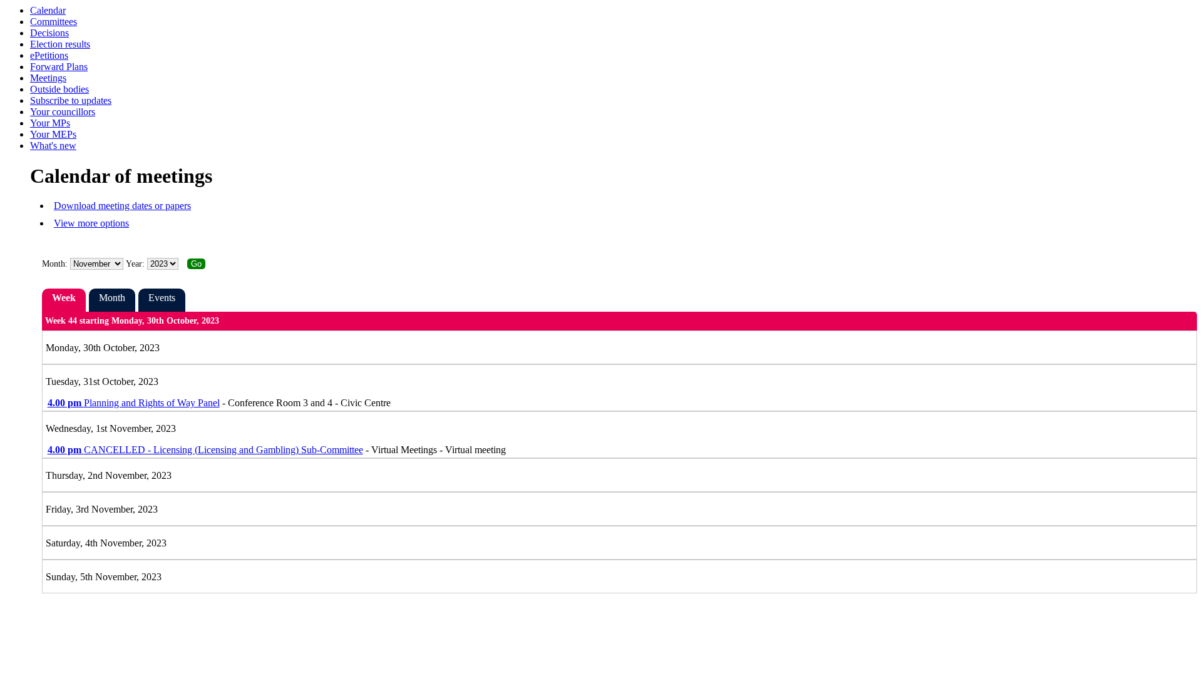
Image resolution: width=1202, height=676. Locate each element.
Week (64, 297)
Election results (60, 44)
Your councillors (62, 111)
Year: (136, 264)
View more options (91, 223)
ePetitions (49, 55)
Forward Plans (59, 66)
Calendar (48, 10)
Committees (53, 21)
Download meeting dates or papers (122, 205)
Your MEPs (53, 134)
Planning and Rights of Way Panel (134, 402)
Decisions (49, 33)
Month (112, 297)
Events (161, 297)
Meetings (48, 78)
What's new (53, 145)
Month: (55, 264)
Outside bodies (59, 89)
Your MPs (50, 123)
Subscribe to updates (70, 100)
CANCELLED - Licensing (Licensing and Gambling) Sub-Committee (205, 449)
